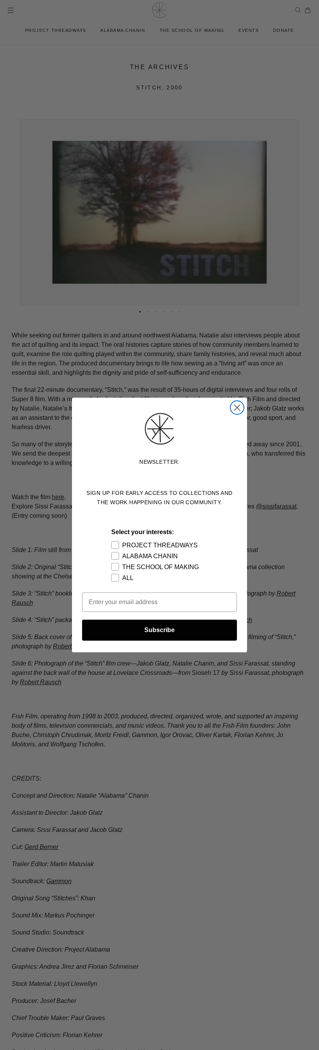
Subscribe (159, 630)
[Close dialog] (237, 407)
